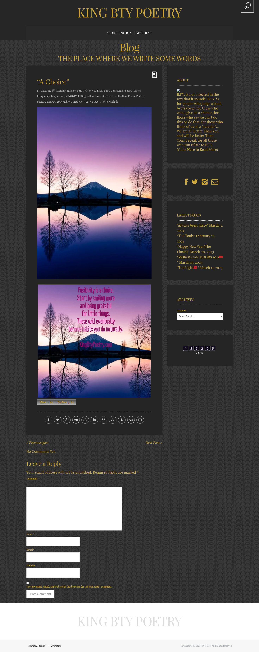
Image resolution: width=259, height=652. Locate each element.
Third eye (77, 101)
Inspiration (57, 96)
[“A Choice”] (94, 193)
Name (30, 534)
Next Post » (154, 442)
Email (30, 549)
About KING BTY (119, 33)
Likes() (46, 402)
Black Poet (103, 90)
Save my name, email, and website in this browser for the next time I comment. (69, 586)
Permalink (112, 101)
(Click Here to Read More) (197, 149)
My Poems (144, 33)
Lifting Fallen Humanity (92, 96)
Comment (31, 478)
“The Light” (188, 267)
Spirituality (63, 101)
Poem (131, 96)
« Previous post (37, 442)
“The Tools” (186, 236)
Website (30, 565)
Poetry (140, 96)
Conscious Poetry (121, 90)
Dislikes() (65, 402)
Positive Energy (46, 101)
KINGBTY (71, 96)
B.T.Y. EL (46, 90)
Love (110, 96)
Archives (181, 310)
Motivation (120, 96)
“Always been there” (192, 225)
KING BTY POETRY (129, 13)
